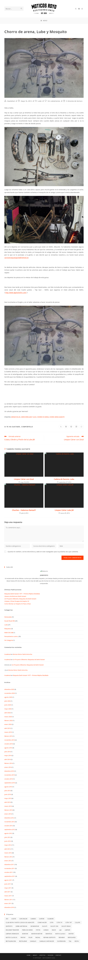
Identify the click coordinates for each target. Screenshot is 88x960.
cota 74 (59, 922)
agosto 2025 (8, 697)
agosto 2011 (8, 880)
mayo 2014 (7, 755)
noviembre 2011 (9, 868)
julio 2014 (7, 752)
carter (41, 919)
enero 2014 (7, 767)
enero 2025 (7, 724)
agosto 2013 (8, 787)
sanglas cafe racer (46, 941)
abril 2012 (7, 849)
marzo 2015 (8, 732)
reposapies (72, 937)
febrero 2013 (8, 810)
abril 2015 (7, 728)
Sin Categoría (8, 640)
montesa (49, 934)
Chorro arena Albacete (56, 417)
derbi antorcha (21, 926)
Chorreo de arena (43, 417)
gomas (46, 930)
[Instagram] (82, 9)
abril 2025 (7, 713)
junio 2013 (7, 794)
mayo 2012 (7, 845)
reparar (61, 937)
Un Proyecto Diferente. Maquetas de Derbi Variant (20, 599)
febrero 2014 (8, 763)
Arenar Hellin (15, 417)
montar (25, 934)
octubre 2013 (8, 779)
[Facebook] (79, 9)
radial (38, 937)
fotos (38, 930)
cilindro (50, 919)
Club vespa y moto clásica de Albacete (20, 922)
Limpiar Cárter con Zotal (24, 479)
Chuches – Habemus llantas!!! (24, 510)
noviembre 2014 (9, 740)
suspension (61, 941)
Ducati (44, 926)
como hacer (42, 922)
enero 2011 (7, 903)
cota (51, 922)
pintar (23, 937)
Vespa (77, 941)
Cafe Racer (23, 919)
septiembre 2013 (9, 783)
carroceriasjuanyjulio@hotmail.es (16, 258)
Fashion (50, 955)
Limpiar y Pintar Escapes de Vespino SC (16, 601)
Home (28, 955)
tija (70, 941)
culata (77, 922)
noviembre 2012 (9, 822)
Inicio (54, 930)
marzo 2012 (8, 853)
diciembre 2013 (9, 771)
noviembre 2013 (9, 775)
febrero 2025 (8, 720)
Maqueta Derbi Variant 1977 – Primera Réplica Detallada (22, 594)
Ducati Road (66, 926)
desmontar (35, 926)
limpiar (67, 930)
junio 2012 (7, 841)
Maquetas (7, 629)
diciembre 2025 (9, 689)
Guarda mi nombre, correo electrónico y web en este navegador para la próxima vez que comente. (43, 552)
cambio (33, 919)
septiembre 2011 (9, 876)
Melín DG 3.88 (8, 633)
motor (71, 934)
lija (60, 930)
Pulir (30, 937)
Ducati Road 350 (9, 621)
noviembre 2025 (9, 693)
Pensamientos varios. (11, 636)
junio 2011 (7, 884)
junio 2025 (7, 705)
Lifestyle (42, 955)
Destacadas (8, 617)
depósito (9, 926)
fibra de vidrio (27, 930)
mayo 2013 (7, 798)
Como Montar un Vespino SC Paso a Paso (17, 604)
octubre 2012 (8, 826)
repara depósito (49, 937)
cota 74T (68, 922)
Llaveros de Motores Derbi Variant (15, 596)
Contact (58, 955)
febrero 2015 (8, 736)
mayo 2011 (7, 888)
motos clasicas (11, 937)
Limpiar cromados (12, 934)
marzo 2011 (8, 896)
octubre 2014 (8, 744)
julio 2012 (7, 837)
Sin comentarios (54, 101)
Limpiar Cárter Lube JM (64, 510)
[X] (75, 9)
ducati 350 (54, 926)
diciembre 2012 (9, 818)
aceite (13, 919)
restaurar (23, 941)
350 (7, 919)
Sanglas (33, 941)
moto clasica (60, 934)
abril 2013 (7, 802)
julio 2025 (7, 701)
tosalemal (11, 101)
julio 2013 (7, 791)
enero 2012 (7, 861)
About (35, 955)
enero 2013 (7, 814)
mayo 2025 (7, 709)
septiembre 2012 (9, 829)
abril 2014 (7, 759)
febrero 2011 (8, 900)
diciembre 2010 (9, 907)
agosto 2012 (8, 833)
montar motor (36, 934)
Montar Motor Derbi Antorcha (22, 654)
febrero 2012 (8, 857)
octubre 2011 (8, 872)
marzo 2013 (8, 806)
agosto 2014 (8, 748)
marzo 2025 (8, 717)
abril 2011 (7, 892)
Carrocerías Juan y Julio (28, 417)
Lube (40, 101)
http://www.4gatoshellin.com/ (16, 293)
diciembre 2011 (9, 864)
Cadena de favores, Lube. (64, 479)
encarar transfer (12, 930)
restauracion (11, 941)
